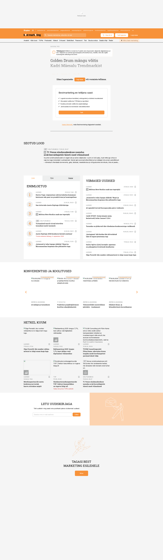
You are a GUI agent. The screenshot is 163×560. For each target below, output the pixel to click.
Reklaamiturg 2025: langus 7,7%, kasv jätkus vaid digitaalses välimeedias (63, 351)
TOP (54, 377)
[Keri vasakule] (26, 292)
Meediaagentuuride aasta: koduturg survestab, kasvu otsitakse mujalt (34, 384)
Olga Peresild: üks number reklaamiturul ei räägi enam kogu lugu (111, 255)
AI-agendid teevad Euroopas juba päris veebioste (105, 208)
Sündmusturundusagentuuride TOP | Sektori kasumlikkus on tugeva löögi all (65, 384)
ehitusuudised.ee (125, 30)
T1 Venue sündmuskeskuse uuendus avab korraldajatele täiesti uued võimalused (66, 153)
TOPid (41, 40)
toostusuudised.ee (100, 30)
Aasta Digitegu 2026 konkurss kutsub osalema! (54, 234)
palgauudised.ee (65, 30)
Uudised (38, 192)
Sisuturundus (93, 40)
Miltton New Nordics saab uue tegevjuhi (54, 214)
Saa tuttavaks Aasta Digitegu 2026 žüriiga (52, 205)
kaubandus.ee (41, 30)
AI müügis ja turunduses (40, 305)
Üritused (62, 40)
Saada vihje (103, 40)
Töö (85, 40)
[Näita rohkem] (133, 30)
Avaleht (26, 40)
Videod (55, 40)
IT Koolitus (61, 302)
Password (78, 40)
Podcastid (48, 40)
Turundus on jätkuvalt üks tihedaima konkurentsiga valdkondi (110, 226)
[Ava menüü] (33, 30)
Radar (111, 40)
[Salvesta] (76, 192)
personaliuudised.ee (53, 30)
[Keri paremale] (137, 292)
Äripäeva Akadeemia (38, 302)
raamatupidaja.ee (76, 30)
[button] (52, 414)
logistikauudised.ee (112, 30)
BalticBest (70, 40)
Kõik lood (34, 40)
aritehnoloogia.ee (88, 30)
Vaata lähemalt (67, 125)
